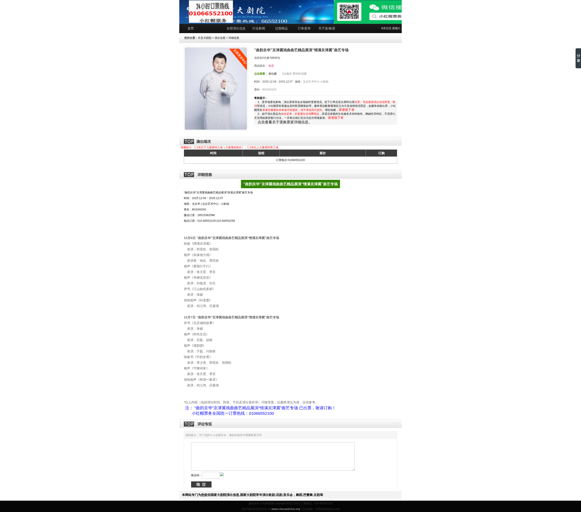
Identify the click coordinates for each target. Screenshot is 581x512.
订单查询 (304, 28)
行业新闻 (258, 28)
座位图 (272, 73)
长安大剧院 (205, 37)
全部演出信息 (236, 28)
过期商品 (281, 28)
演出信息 (219, 37)
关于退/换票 (326, 28)
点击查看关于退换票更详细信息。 (285, 122)
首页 (190, 28)
